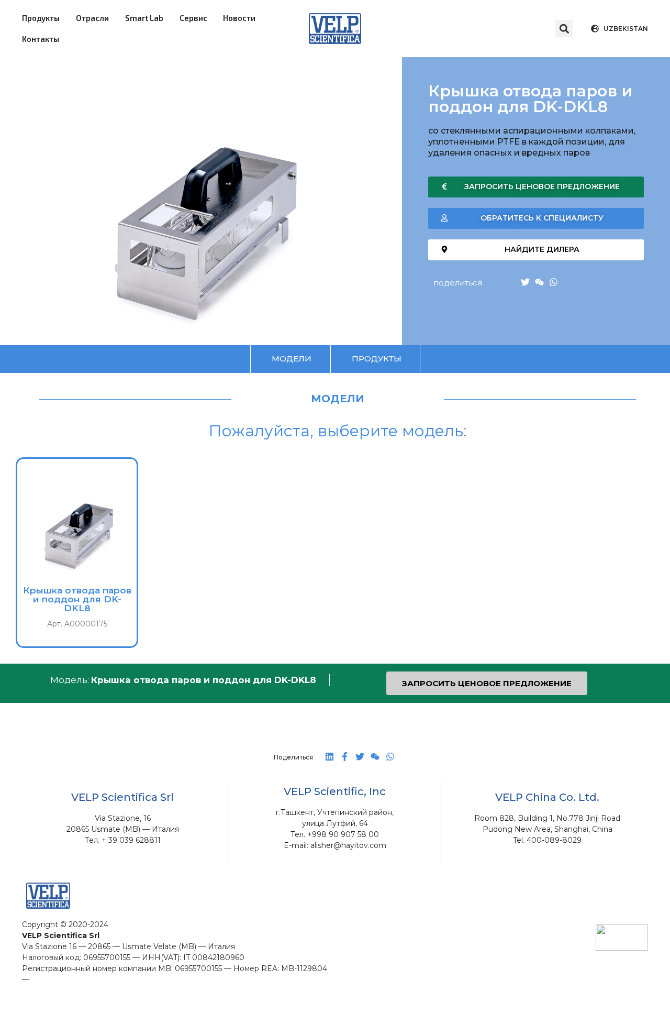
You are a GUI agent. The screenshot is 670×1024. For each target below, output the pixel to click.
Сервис (193, 18)
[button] (564, 28)
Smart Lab (144, 18)
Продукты (41, 18)
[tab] (290, 359)
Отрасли (92, 18)
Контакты (40, 38)
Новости (239, 18)
